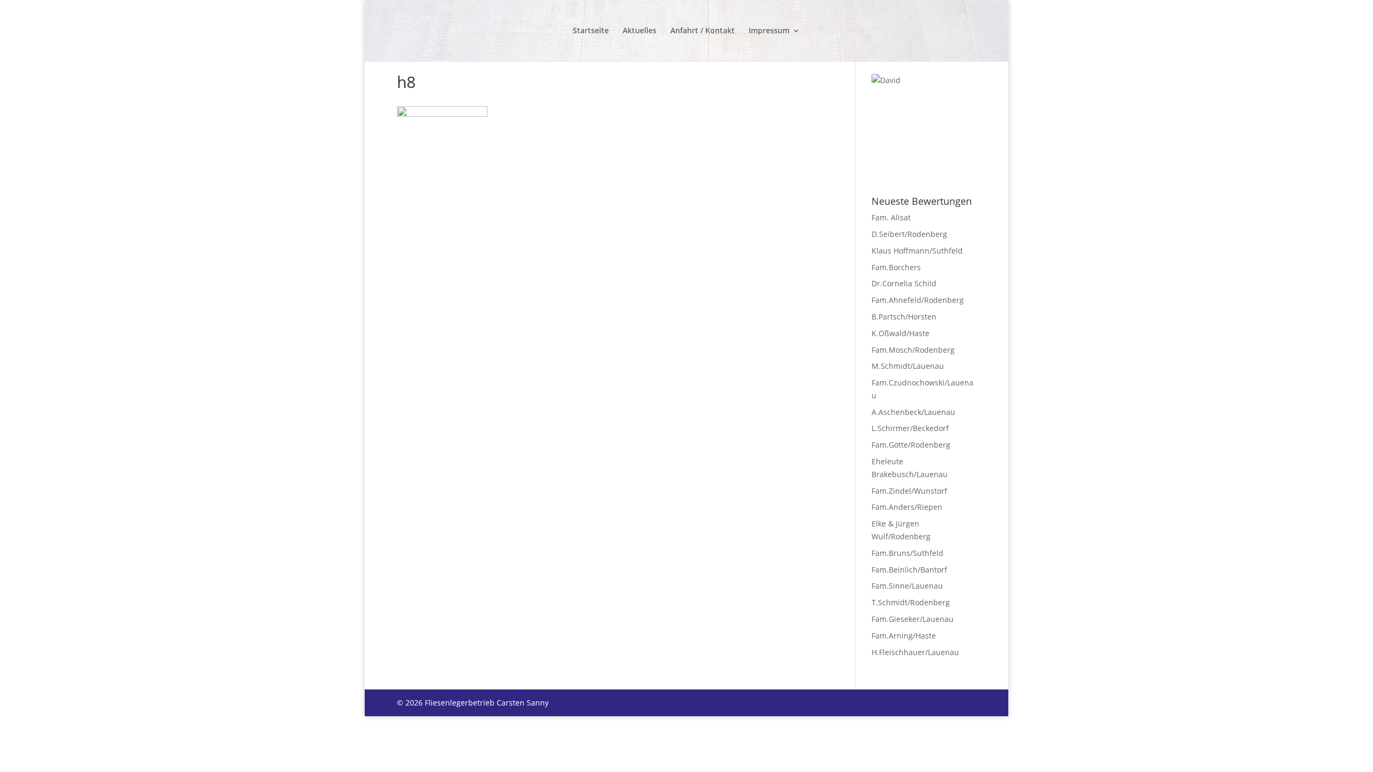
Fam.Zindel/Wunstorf (909, 491)
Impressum (769, 31)
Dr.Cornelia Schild (904, 283)
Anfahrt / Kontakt (702, 31)
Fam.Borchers (896, 267)
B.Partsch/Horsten (904, 316)
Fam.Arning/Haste (904, 635)
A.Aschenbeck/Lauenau (913, 412)
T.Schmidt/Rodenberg (911, 602)
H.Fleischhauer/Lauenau (915, 652)
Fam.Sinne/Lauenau (907, 586)
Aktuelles (639, 31)
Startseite (591, 31)
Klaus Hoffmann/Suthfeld (917, 251)
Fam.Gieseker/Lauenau (913, 619)
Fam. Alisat (891, 217)
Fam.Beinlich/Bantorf (909, 570)
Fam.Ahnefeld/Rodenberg (918, 300)
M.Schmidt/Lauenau (908, 366)
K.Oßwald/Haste (900, 333)
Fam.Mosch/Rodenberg (913, 350)
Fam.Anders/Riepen (907, 507)
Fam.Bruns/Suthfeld (907, 553)
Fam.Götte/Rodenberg (911, 445)
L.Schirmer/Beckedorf (910, 428)
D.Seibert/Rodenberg (909, 234)
